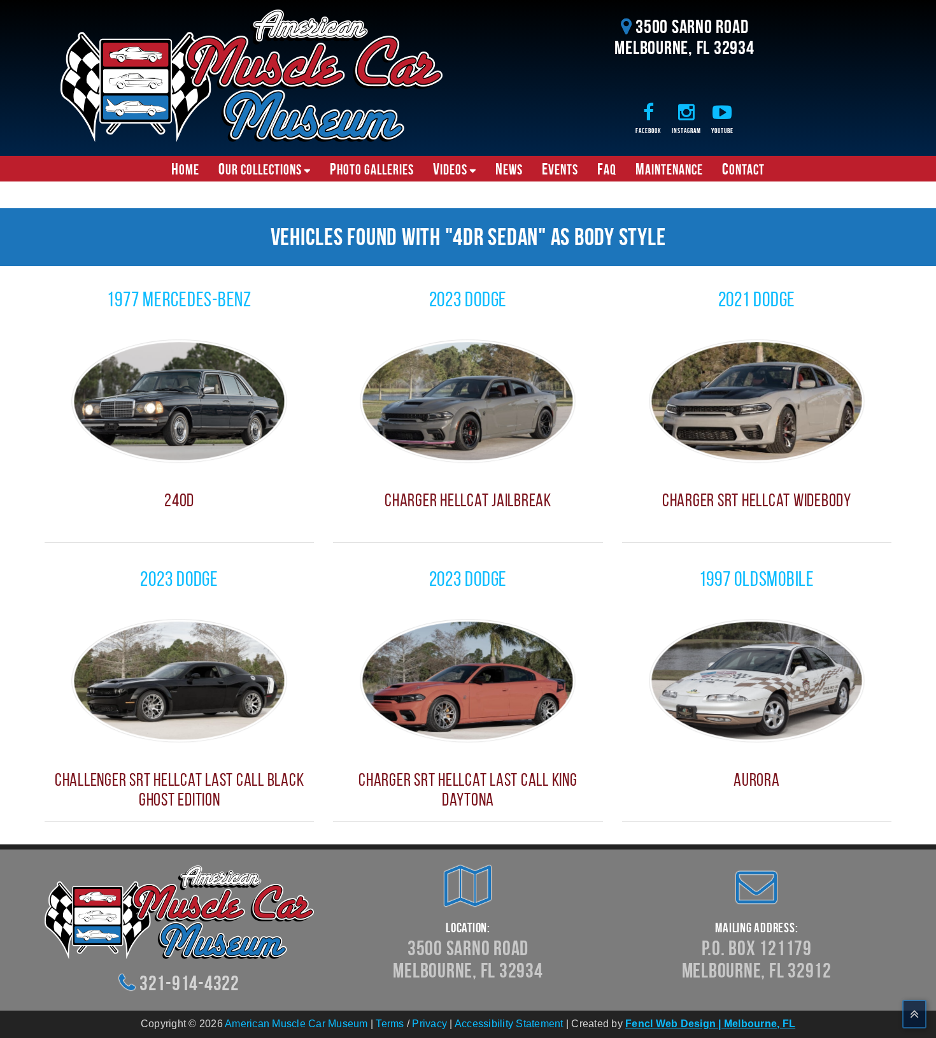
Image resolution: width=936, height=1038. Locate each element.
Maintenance (669, 169)
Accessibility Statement (509, 1023)
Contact (743, 169)
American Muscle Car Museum (296, 1023)
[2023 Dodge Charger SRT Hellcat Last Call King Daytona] (467, 679)
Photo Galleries (372, 169)
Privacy (429, 1023)
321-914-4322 (189, 983)
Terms (390, 1023)
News (509, 169)
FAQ (606, 169)
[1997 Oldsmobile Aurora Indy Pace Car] (756, 679)
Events (560, 169)
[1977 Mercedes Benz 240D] (179, 400)
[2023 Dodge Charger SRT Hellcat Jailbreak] (467, 400)
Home (185, 169)
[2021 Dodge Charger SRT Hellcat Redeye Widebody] (756, 400)
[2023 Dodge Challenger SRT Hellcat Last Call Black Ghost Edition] (179, 679)
